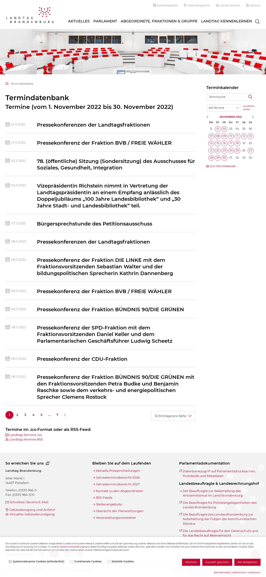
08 (217, 136)
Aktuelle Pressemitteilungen (118, 470)
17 (231, 143)
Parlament (105, 21)
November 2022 (231, 116)
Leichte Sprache (230, 5)
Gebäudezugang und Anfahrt (32, 510)
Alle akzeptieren (247, 562)
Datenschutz (239, 572)
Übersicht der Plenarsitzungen (119, 511)
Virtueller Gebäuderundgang (31, 514)
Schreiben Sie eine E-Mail (28, 502)
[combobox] (254, 22)
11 (237, 136)
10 (231, 136)
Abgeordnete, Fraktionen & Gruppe (159, 21)
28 (211, 157)
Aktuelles (79, 21)
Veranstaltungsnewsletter (116, 517)
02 (224, 128)
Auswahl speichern (217, 562)
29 (217, 157)
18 (237, 143)
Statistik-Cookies (123, 561)
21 (211, 150)
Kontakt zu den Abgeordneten (119, 491)
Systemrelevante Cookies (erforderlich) (38, 561)
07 (211, 136)
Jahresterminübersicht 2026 (118, 477)
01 (217, 128)
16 (224, 143)
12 (244, 136)
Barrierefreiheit (222, 572)
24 (231, 150)
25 (237, 150)
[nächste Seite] (65, 415)
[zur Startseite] (30, 15)
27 (250, 150)
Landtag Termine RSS (26, 439)
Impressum (254, 572)
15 (218, 143)
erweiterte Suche (248, 108)
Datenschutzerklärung (72, 546)
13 (250, 136)
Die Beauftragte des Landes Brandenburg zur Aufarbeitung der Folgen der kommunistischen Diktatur (219, 519)
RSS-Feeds (104, 497)
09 (224, 136)
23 (224, 150)
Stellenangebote (167, 5)
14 (211, 143)
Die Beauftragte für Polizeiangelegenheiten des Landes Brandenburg (220, 505)
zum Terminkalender (223, 166)
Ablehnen (191, 562)
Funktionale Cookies (88, 561)
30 (224, 157)
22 (217, 150)
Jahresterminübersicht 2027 (118, 484)
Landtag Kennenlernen (226, 21)
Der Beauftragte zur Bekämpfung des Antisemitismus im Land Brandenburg (213, 493)
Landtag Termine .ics (25, 435)
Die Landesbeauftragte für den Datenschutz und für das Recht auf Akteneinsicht (220, 533)
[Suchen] (250, 97)
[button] (253, 5)
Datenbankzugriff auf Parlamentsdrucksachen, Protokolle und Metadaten (219, 473)
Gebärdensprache (198, 5)
